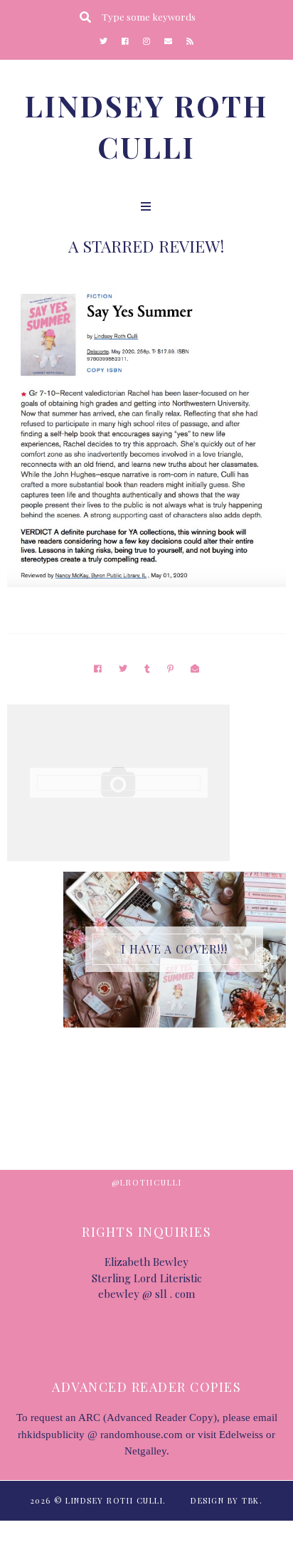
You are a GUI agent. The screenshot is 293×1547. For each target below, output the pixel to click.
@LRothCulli (147, 1182)
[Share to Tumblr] (147, 668)
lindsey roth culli (114, 1500)
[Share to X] (123, 668)
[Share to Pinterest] (170, 668)
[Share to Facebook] (98, 668)
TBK (251, 1500)
